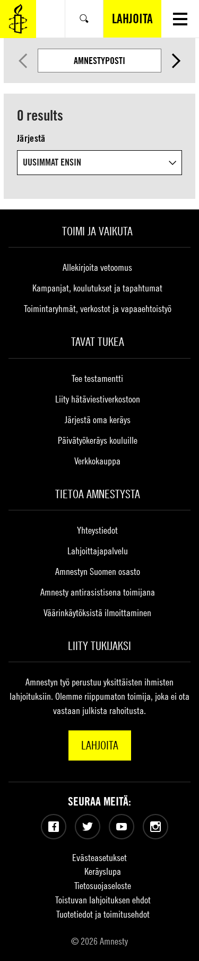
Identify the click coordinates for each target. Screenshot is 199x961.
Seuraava (176, 60)
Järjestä (31, 138)
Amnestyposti (99, 60)
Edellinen (22, 60)
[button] (180, 19)
